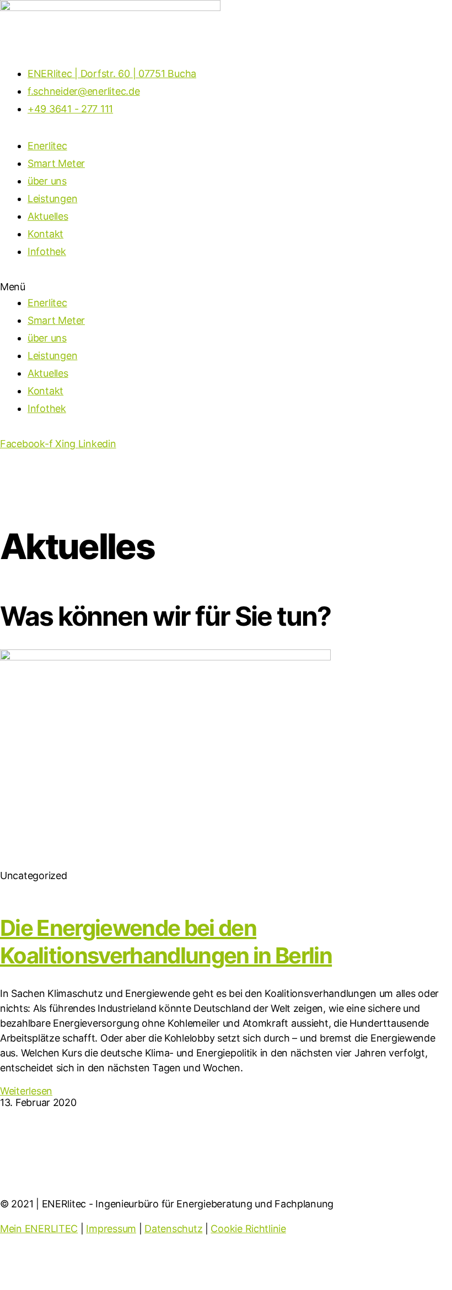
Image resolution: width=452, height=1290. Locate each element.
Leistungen (52, 198)
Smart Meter (56, 163)
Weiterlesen (26, 1091)
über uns (47, 181)
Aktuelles (48, 216)
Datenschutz (173, 1228)
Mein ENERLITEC (39, 1228)
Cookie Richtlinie (248, 1228)
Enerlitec (47, 145)
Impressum (111, 1228)
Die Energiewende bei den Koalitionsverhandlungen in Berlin (166, 941)
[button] (226, 286)
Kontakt (45, 234)
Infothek (47, 251)
